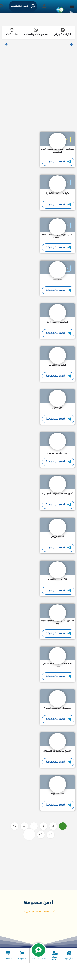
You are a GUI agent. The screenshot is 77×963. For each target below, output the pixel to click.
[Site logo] (59, 10)
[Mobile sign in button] (44, 6)
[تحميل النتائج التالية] (5, 44)
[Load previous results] (71, 44)
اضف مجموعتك (20, 6)
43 (50, 834)
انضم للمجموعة (56, 161)
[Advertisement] (38, 89)
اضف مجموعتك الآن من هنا (39, 912)
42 (14, 826)
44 (41, 834)
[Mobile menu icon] (70, 9)
